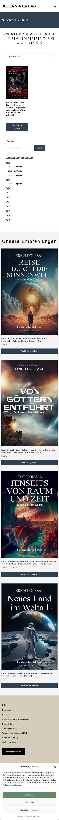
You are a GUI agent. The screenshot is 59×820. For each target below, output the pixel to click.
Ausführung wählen (17, 127)
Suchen (40, 148)
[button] (55, 766)
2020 (8, 207)
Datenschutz (35, 816)
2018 (8, 216)
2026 (8, 163)
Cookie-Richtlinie (24, 816)
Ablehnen (29, 802)
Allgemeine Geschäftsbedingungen (16, 719)
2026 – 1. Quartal (15, 176)
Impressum (6, 710)
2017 (8, 220)
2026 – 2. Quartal (15, 171)
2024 (8, 188)
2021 (8, 202)
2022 (8, 197)
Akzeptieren (29, 795)
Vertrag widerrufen (13, 752)
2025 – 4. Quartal (15, 184)
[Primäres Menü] (54, 6)
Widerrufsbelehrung (10, 738)
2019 (8, 211)
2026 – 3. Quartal (15, 166)
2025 (8, 180)
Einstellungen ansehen (29, 810)
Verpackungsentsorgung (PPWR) (15, 733)
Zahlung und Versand (10, 728)
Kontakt (5, 715)
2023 (8, 193)
